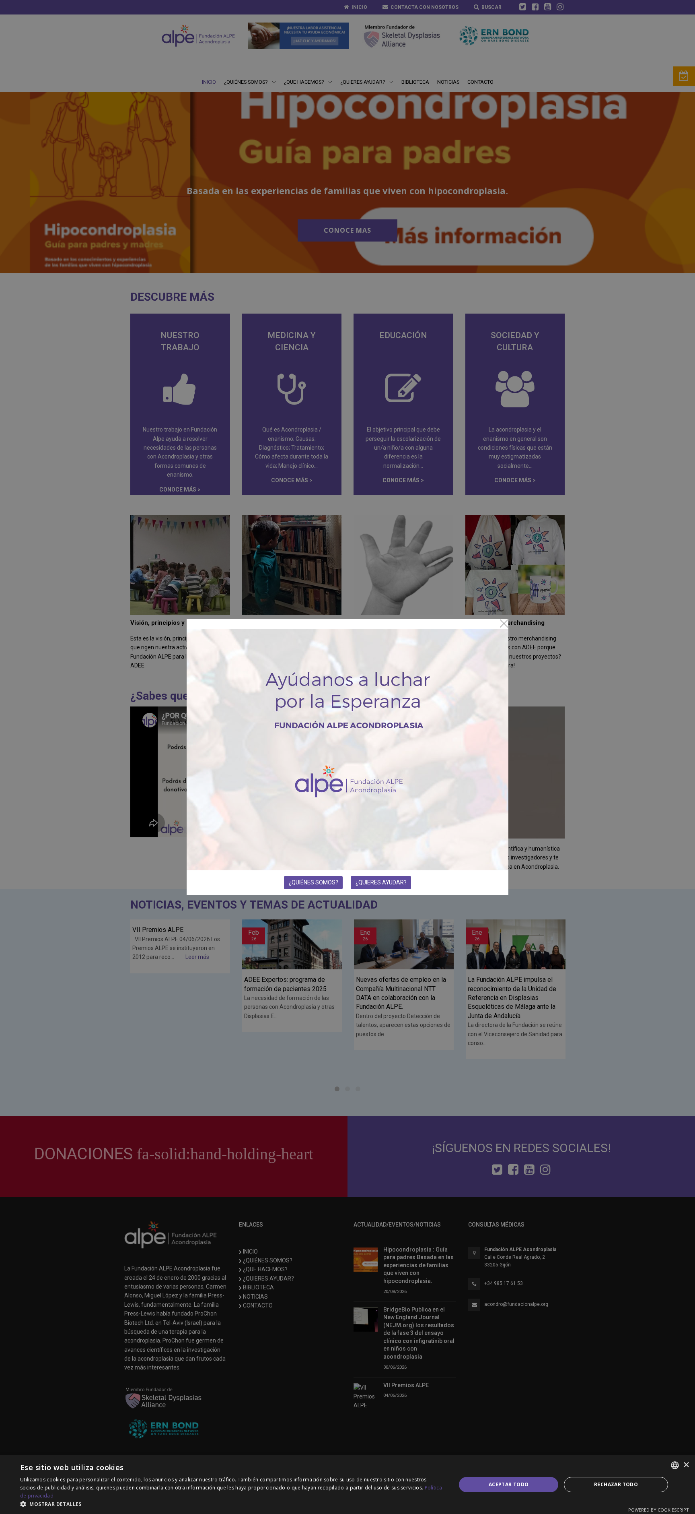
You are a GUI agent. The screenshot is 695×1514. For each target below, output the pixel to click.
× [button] (686, 1465)
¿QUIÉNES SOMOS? (313, 882)
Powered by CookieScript (658, 1510)
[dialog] (347, 1484)
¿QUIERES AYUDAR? (381, 882)
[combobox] (675, 1465)
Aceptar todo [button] (509, 1484)
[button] (231, 1504)
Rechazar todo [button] (616, 1484)
